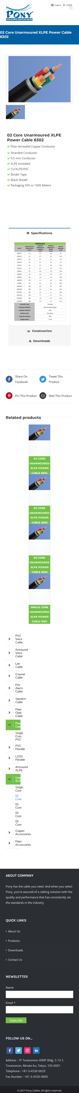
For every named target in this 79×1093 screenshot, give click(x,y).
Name (10, 987)
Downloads (15, 950)
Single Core (18, 789)
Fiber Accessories (18, 843)
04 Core (18, 814)
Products (14, 941)
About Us (14, 931)
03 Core (18, 806)
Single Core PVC (18, 736)
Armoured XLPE (18, 768)
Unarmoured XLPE (18, 779)
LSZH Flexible (18, 758)
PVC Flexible (18, 747)
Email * (10, 1003)
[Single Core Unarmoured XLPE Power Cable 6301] (39, 589)
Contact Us (15, 960)
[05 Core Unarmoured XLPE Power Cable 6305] (39, 539)
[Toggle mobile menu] (71, 8)
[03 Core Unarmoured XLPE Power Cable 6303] (39, 490)
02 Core (18, 797)
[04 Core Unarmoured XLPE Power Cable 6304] (39, 440)
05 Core (18, 823)
